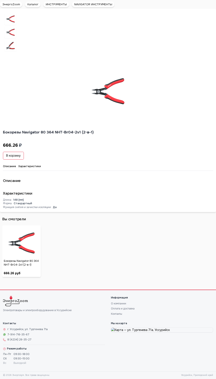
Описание (9, 166)
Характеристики (29, 166)
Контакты (116, 314)
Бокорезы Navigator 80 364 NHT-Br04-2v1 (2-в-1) (21, 262)
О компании (118, 303)
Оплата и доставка (123, 308)
